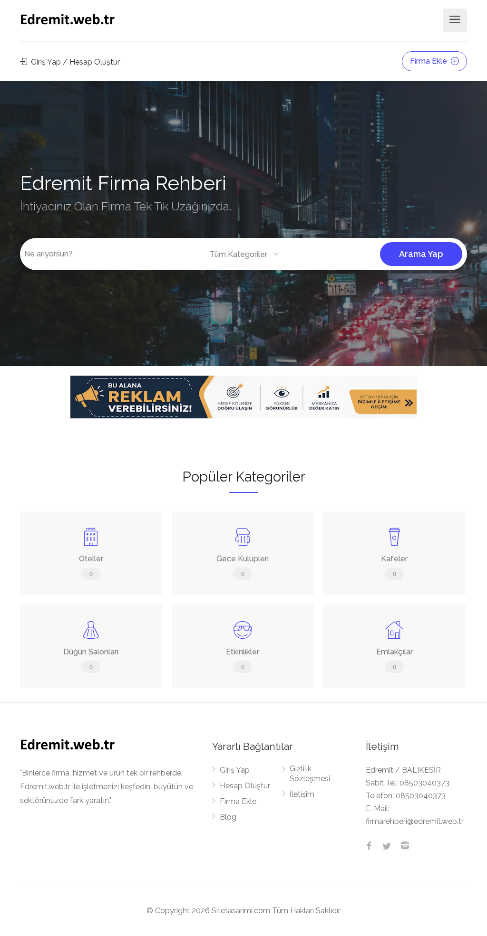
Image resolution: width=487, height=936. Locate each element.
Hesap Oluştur (245, 785)
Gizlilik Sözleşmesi (310, 773)
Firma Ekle (429, 61)
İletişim (302, 794)
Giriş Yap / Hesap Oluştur (74, 61)
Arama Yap (421, 254)
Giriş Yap (235, 770)
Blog (228, 817)
